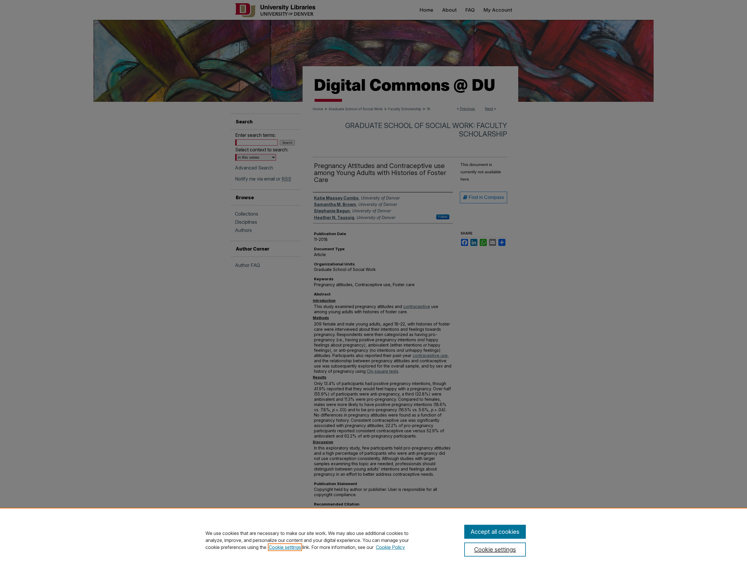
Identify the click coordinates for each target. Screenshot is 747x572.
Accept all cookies (495, 531)
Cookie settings (285, 547)
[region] (373, 540)
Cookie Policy (390, 547)
